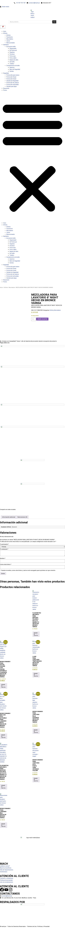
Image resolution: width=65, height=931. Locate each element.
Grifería (5, 33)
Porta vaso (13, 56)
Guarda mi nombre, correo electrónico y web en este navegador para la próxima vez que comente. (28, 570)
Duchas (12, 71)
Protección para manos (12, 75)
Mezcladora (9, 39)
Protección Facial (11, 79)
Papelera (12, 52)
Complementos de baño (13, 65)
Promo (5, 90)
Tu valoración (4, 549)
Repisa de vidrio (14, 60)
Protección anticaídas (12, 84)
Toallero (12, 63)
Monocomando (10, 43)
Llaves (8, 41)
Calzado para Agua (11, 86)
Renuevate (6, 88)
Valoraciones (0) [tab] (22, 517)
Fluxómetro (9, 37)
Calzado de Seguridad (12, 80)
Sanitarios (6, 44)
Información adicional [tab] (8, 517)
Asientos (12, 67)
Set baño (12, 61)
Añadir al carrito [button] (36, 634)
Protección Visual (11, 77)
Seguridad (6, 73)
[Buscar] (54, 21)
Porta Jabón (13, 58)
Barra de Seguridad (15, 69)
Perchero (12, 54)
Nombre (2, 558)
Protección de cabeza (12, 82)
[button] (32, 156)
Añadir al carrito (42, 319)
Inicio (4, 31)
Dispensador (13, 48)
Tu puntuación (4, 544)
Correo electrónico (5, 564)
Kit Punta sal (13, 50)
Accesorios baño (11, 46)
